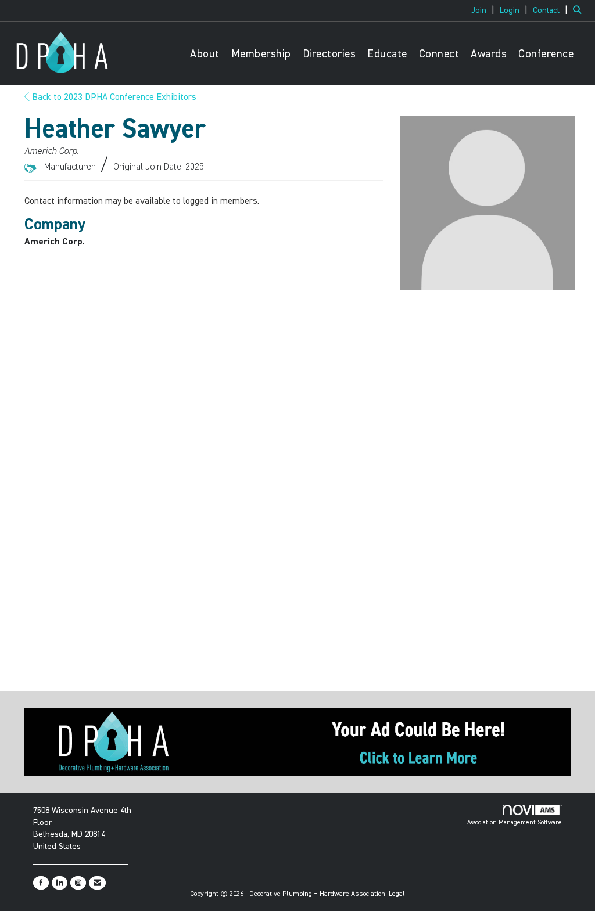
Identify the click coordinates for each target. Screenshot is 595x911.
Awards (489, 54)
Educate (387, 54)
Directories (329, 54)
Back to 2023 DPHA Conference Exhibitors (113, 97)
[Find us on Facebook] (41, 883)
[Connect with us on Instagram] (78, 883)
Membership (261, 54)
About (205, 54)
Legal (397, 894)
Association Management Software (514, 822)
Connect (439, 54)
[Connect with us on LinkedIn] (59, 883)
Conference (546, 54)
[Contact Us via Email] (97, 883)
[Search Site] (579, 10)
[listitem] (484, 10)
